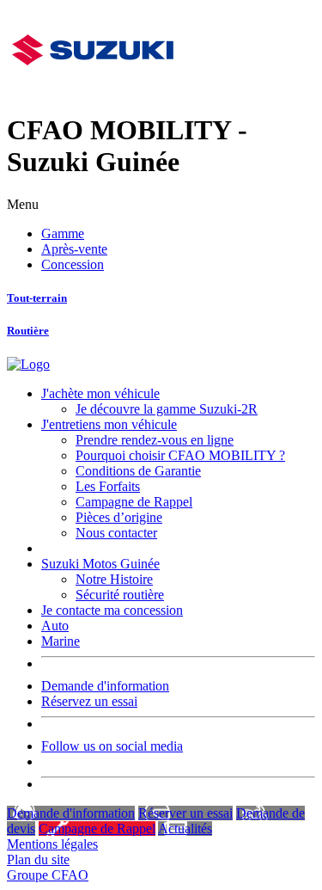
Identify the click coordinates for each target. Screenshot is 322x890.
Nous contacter (116, 532)
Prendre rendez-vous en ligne (155, 440)
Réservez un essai (89, 701)
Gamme (62, 233)
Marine (60, 641)
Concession (72, 264)
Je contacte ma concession (112, 610)
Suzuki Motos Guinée (100, 563)
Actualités (185, 828)
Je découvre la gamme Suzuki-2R (167, 409)
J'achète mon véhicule (100, 393)
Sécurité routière (120, 594)
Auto (55, 625)
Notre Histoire (114, 579)
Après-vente (74, 249)
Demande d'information (105, 685)
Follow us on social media (112, 746)
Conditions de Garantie (138, 470)
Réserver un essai (185, 813)
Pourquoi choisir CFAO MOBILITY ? (180, 455)
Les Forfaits (108, 486)
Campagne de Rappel (134, 501)
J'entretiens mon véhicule (109, 424)
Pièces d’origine (119, 517)
